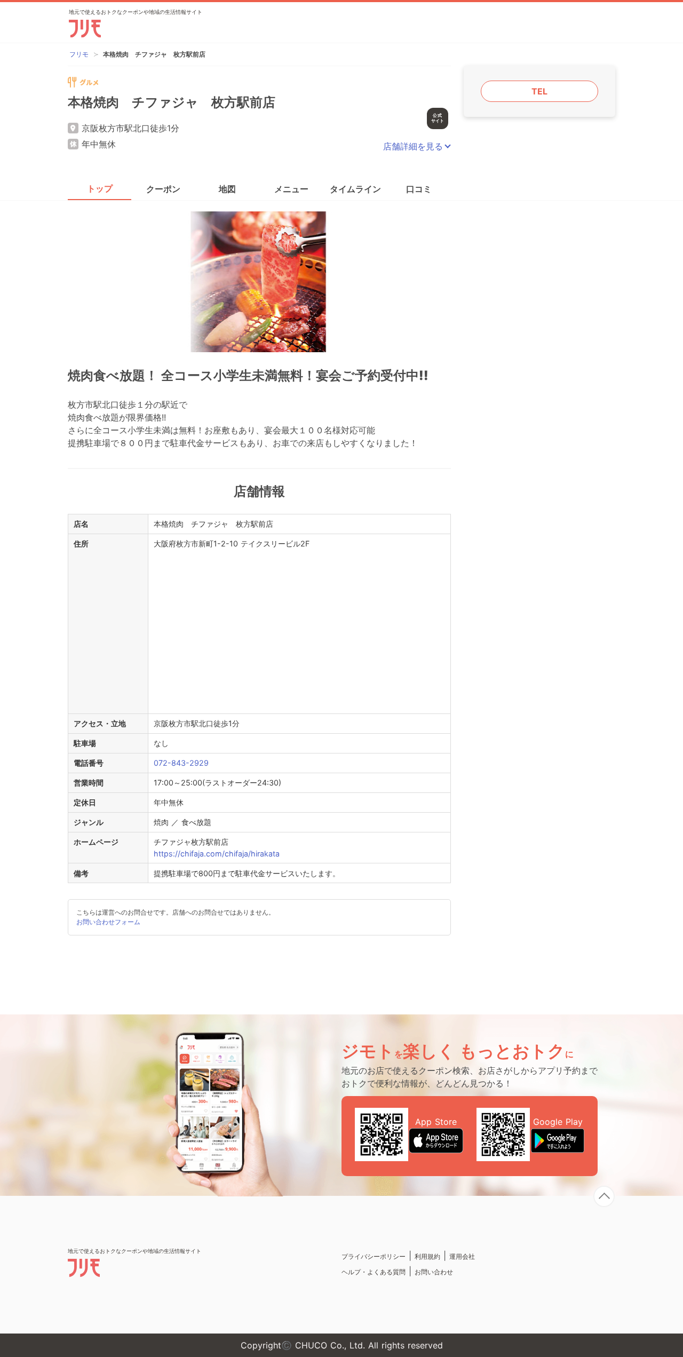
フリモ (79, 54)
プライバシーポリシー (374, 1256)
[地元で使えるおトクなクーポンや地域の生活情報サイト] (134, 1273)
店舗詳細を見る (413, 146)
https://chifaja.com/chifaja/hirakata (217, 853)
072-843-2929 (181, 762)
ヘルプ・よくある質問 (374, 1272)
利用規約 (427, 1256)
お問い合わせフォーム (108, 922)
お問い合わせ (434, 1272)
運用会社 (462, 1256)
